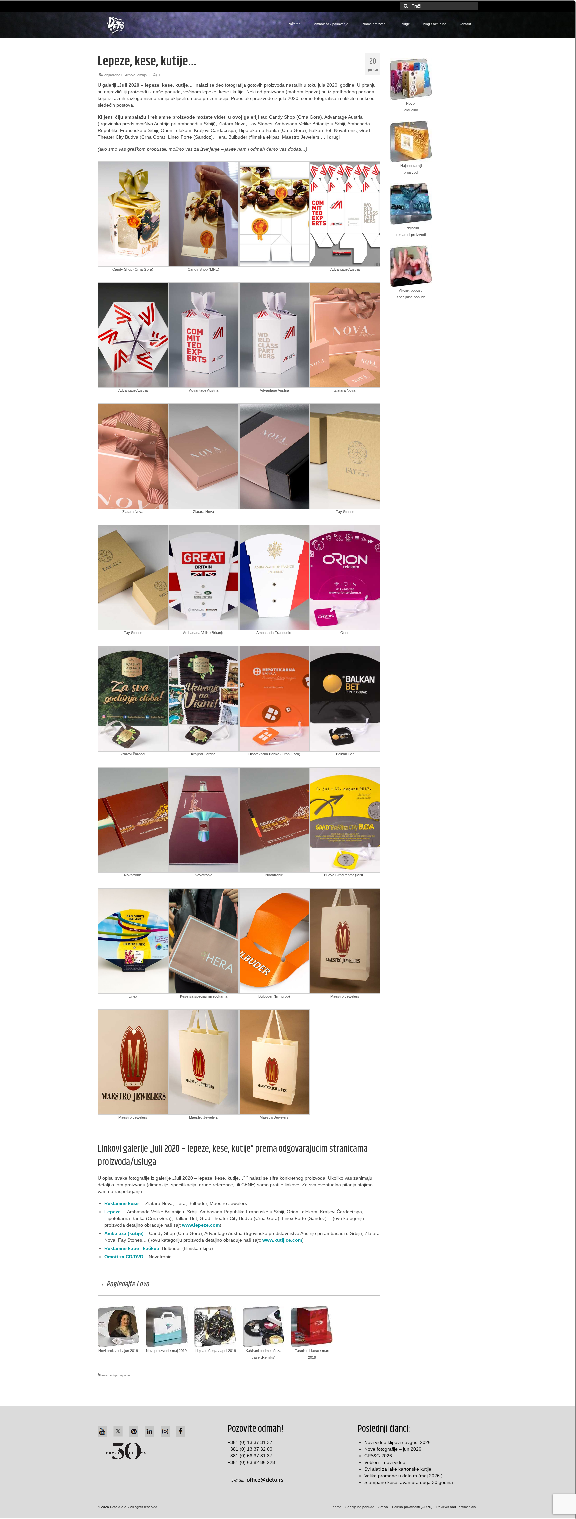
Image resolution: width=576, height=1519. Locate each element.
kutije (114, 1375)
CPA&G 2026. (378, 1455)
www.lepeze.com (201, 1225)
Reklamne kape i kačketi (131, 1248)
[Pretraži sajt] (405, 6)
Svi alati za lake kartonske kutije (397, 1469)
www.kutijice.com (282, 1240)
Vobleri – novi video (384, 1462)
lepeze (125, 1375)
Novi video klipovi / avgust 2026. (398, 1442)
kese (104, 1375)
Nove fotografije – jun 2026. (393, 1449)
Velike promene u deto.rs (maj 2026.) (403, 1475)
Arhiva (130, 75)
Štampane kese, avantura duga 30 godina (408, 1482)
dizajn (142, 75)
